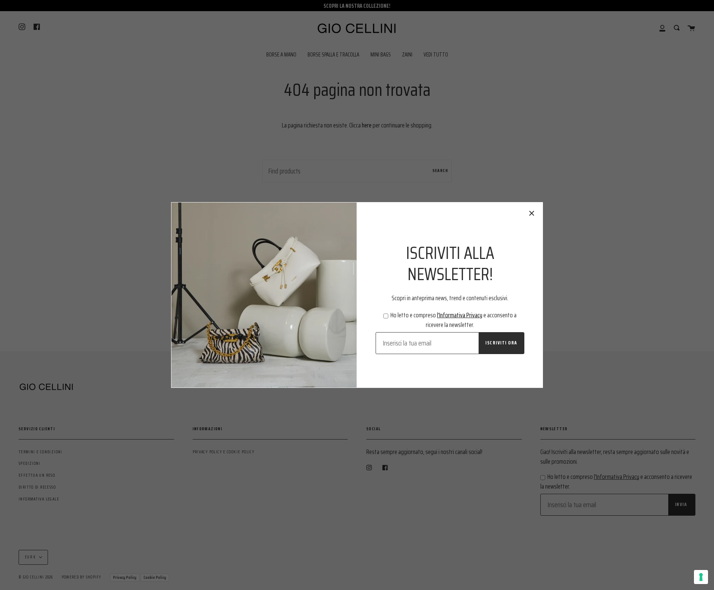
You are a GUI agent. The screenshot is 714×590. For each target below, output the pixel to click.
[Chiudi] (532, 213)
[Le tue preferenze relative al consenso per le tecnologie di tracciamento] (701, 577)
